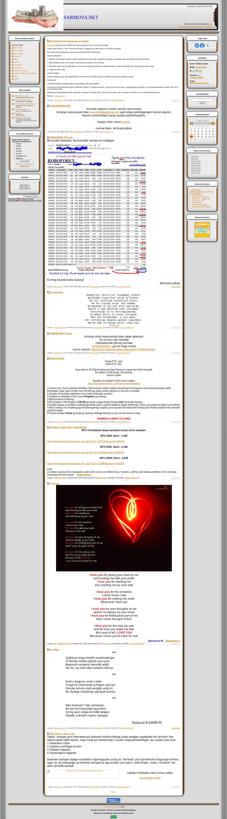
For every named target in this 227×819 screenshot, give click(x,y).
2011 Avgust (195, 161)
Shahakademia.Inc (112, 807)
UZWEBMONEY (101, 346)
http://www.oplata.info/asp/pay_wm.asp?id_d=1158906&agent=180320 (85, 463)
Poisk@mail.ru (21, 156)
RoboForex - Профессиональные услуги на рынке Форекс (202, 191)
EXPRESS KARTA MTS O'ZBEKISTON (68, 427)
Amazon (19, 153)
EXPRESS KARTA (21, 117)
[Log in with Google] (207, 45)
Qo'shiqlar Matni (20, 109)
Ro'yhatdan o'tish (195, 27)
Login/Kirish (207, 27)
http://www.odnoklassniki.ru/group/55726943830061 (123, 349)
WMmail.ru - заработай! (201, 199)
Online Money (19, 96)
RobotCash (51, 45)
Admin (92, 100)
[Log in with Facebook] (202, 45)
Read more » (60, 96)
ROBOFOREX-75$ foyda (61, 137)
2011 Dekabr (196, 170)
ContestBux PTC (198, 201)
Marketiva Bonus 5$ (199, 204)
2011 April (194, 159)
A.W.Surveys (197, 203)
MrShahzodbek (77, 132)
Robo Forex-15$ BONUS (201, 206)
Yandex (18, 146)
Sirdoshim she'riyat (21, 100)
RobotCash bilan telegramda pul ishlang (69, 41)
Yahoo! (18, 149)
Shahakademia (197, 195)
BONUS (17, 113)
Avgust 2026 (202, 121)
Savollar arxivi (28, 164)
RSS (210, 24)
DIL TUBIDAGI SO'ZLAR (23, 104)
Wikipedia (19, 158)
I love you (54, 483)
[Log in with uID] (197, 45)
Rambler (19, 151)
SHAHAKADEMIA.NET (60, 106)
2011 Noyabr (196, 168)
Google (18, 144)
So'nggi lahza (56, 292)
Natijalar (19, 164)
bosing (126, 121)
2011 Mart (195, 156)
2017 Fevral (195, 172)
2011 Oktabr (195, 165)
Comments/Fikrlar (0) (118, 100)
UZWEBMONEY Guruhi (61, 333)
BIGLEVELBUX (57, 358)
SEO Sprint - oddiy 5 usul (62, 734)
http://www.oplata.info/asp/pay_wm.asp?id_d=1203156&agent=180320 (85, 441)
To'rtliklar (54, 650)
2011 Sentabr (196, 163)
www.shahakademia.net (104, 112)
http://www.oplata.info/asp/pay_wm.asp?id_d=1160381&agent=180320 (85, 452)
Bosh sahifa (183, 27)
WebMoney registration (200, 197)
